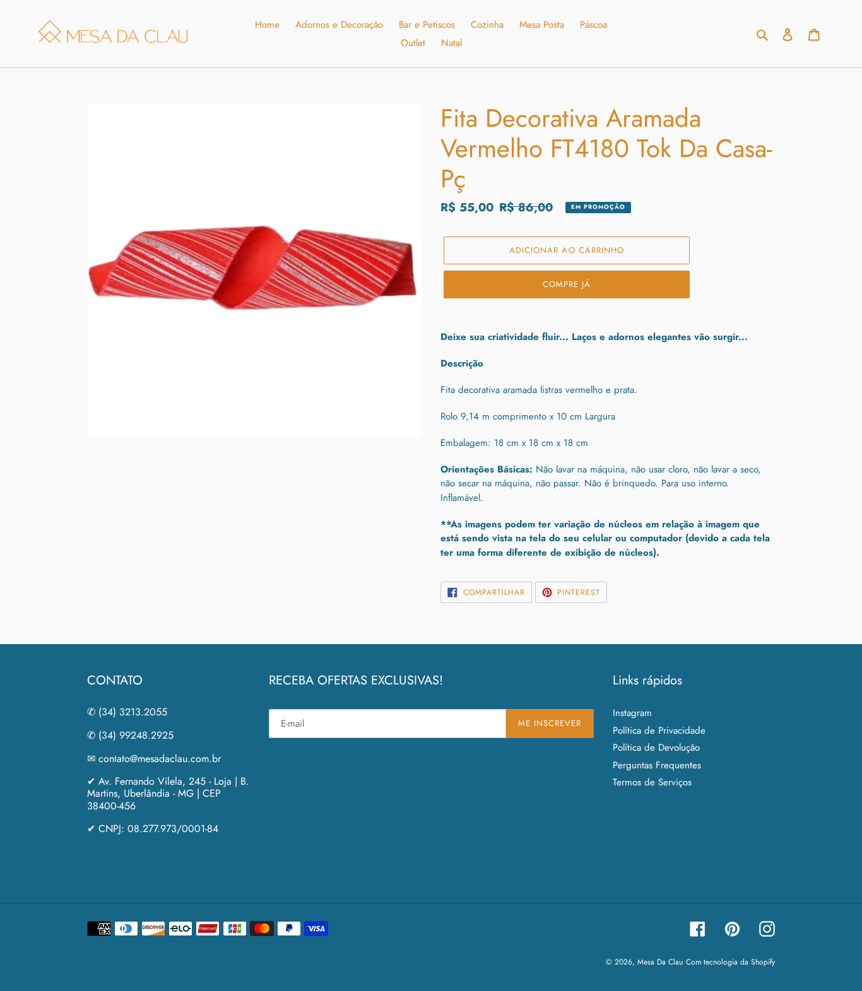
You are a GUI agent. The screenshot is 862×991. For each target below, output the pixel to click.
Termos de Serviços (652, 782)
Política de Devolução (656, 747)
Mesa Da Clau (660, 962)
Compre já (567, 284)
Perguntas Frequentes (657, 765)
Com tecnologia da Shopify (730, 962)
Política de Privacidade (659, 730)
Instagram (632, 713)
